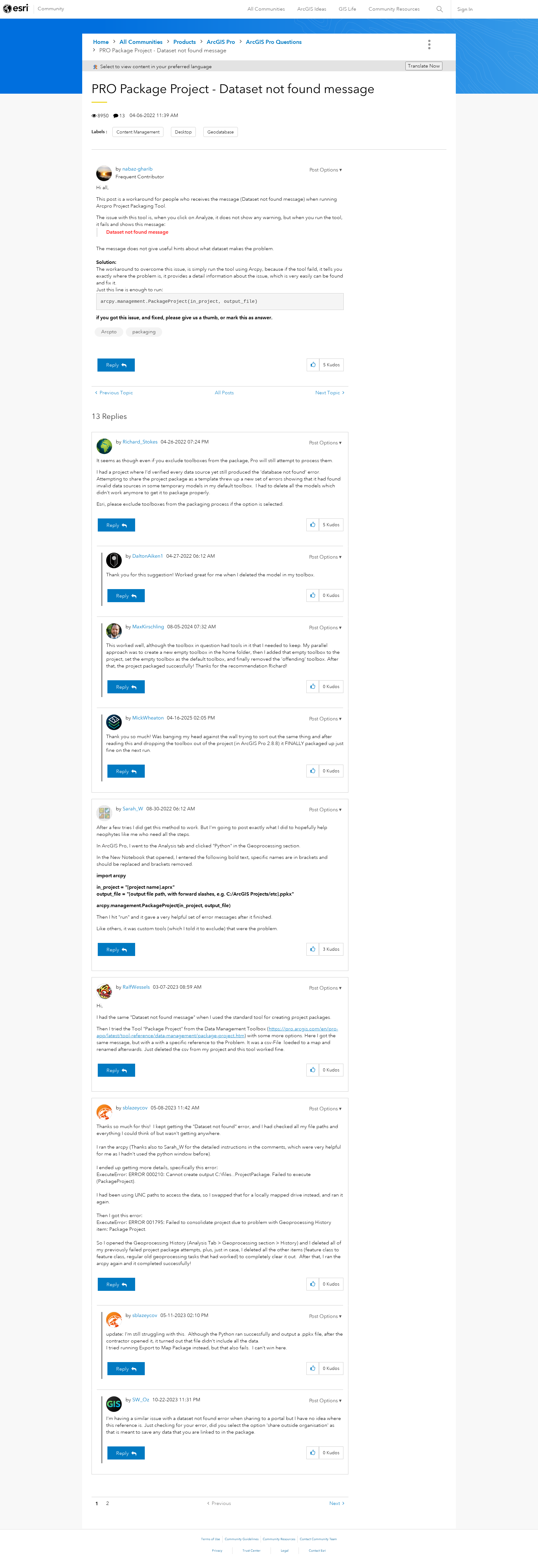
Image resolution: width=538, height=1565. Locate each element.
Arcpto (109, 332)
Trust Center (252, 1551)
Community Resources (394, 9)
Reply (112, 365)
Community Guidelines (241, 1539)
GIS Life (347, 9)
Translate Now (424, 66)
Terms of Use (210, 1539)
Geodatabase (220, 132)
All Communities (266, 9)
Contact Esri (317, 1551)
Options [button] (430, 44)
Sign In (465, 9)
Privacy (217, 1551)
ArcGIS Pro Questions (274, 42)
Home (101, 42)
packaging (144, 332)
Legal (285, 1551)
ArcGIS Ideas (311, 9)
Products (184, 42)
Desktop (183, 132)
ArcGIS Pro (221, 42)
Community (51, 9)
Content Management (137, 132)
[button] (326, 170)
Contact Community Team (318, 1539)
